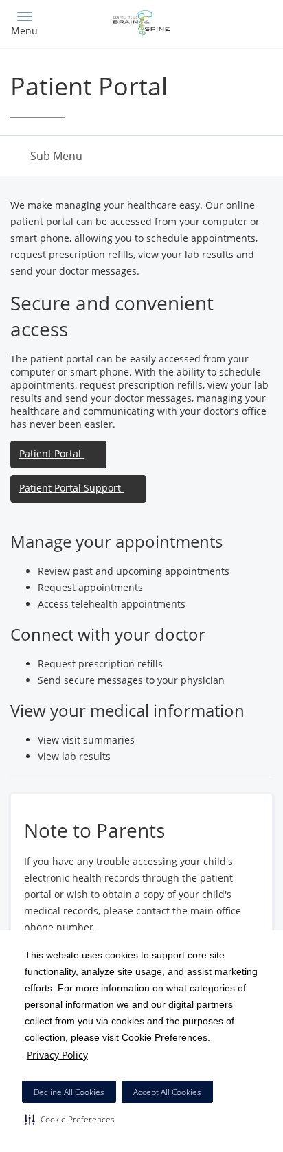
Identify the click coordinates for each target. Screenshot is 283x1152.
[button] (69, 1119)
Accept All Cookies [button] (167, 1092)
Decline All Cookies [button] (69, 1092)
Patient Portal (51, 453)
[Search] (240, 22)
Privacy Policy (57, 1054)
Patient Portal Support (71, 487)
